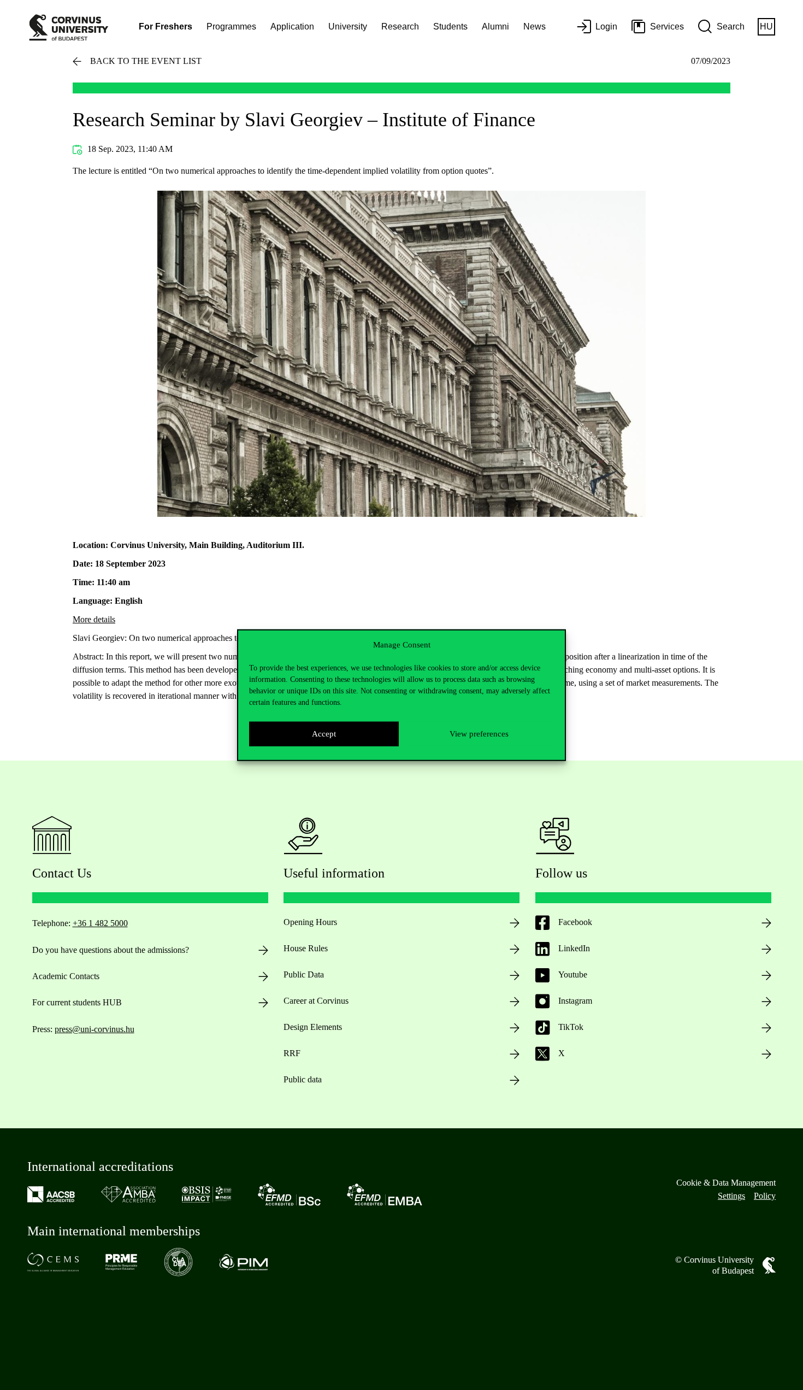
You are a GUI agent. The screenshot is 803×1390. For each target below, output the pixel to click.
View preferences (479, 733)
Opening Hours (310, 922)
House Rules (306, 948)
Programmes (231, 26)
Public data (303, 1079)
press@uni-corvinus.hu (94, 1029)
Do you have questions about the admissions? (110, 950)
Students (450, 26)
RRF (292, 1053)
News (534, 26)
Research (400, 26)
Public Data (304, 974)
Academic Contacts (65, 976)
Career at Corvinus (316, 1000)
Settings (731, 1195)
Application (292, 26)
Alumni (495, 26)
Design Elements (313, 1027)
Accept (324, 733)
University (347, 26)
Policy (765, 1195)
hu (766, 26)
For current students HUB (77, 1002)
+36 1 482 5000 (100, 923)
